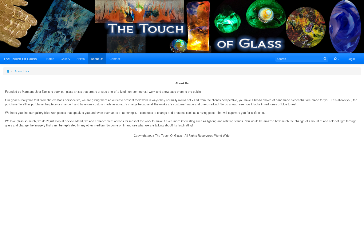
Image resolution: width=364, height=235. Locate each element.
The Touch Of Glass (20, 58)
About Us (21, 71)
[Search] (325, 59)
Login (351, 59)
